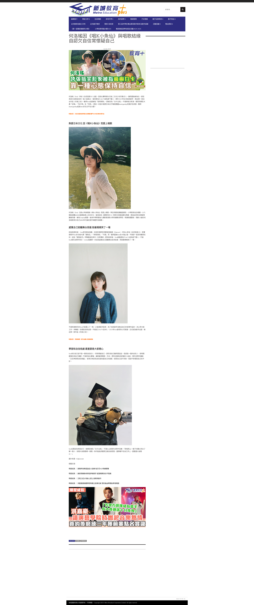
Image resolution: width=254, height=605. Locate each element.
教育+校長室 (108, 24)
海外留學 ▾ (122, 19)
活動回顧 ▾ (157, 24)
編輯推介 (74, 19)
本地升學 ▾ (109, 19)
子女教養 (144, 19)
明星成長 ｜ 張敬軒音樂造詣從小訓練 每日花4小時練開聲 (89, 469)
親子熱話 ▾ (172, 19)
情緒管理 (133, 19)
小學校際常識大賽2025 (103, 29)
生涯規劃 (98, 19)
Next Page (107, 533)
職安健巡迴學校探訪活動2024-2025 (128, 29)
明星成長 (83, 541)
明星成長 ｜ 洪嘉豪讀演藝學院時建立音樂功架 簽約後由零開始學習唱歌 (94, 483)
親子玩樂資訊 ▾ (157, 19)
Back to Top (179, 599)
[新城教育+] (98, 9)
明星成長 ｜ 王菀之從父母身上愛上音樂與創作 (85, 478)
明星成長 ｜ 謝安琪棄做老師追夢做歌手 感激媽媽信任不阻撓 (90, 473)
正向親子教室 (95, 24)
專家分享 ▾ (86, 19)
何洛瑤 (77, 541)
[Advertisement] (107, 574)
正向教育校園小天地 (78, 24)
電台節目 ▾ (169, 24)
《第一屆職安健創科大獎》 (80, 29)
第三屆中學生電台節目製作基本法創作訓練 (133, 24)
